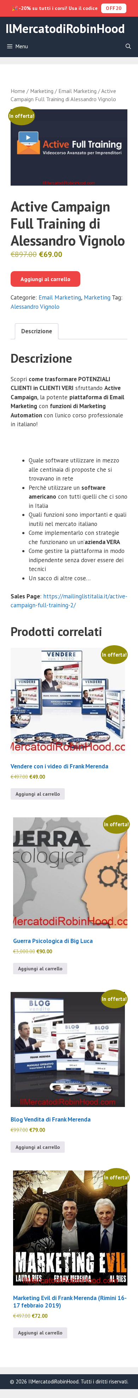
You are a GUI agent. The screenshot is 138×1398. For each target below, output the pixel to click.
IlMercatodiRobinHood (65, 28)
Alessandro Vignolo (35, 307)
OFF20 (114, 8)
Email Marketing (77, 90)
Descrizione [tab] (36, 331)
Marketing (41, 90)
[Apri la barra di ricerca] (128, 46)
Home (18, 90)
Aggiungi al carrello (45, 279)
